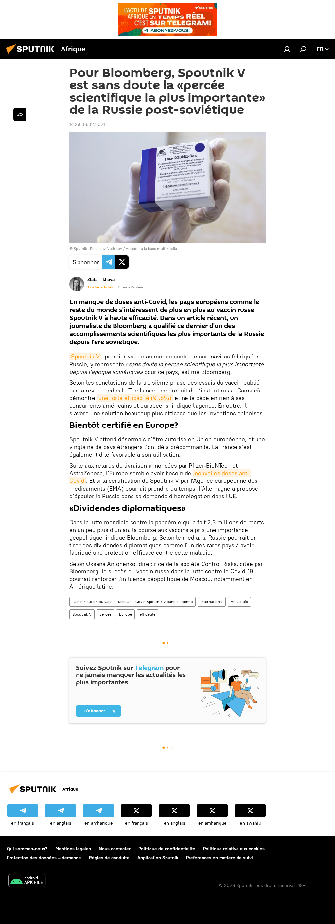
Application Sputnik (157, 858)
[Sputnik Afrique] (32, 55)
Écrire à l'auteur (130, 287)
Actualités (239, 601)
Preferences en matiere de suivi (219, 858)
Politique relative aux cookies (234, 849)
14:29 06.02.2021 (87, 124)
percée (105, 614)
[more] (19, 114)
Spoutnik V (85, 356)
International (212, 601)
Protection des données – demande (44, 858)
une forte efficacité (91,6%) (134, 398)
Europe (125, 614)
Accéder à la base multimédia (151, 248)
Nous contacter (115, 849)
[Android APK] (27, 881)
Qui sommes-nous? (27, 849)
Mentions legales (73, 849)
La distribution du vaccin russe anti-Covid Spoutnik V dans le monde (132, 601)
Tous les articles (100, 287)
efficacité (147, 614)
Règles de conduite (109, 858)
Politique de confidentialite (166, 849)
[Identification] (286, 49)
